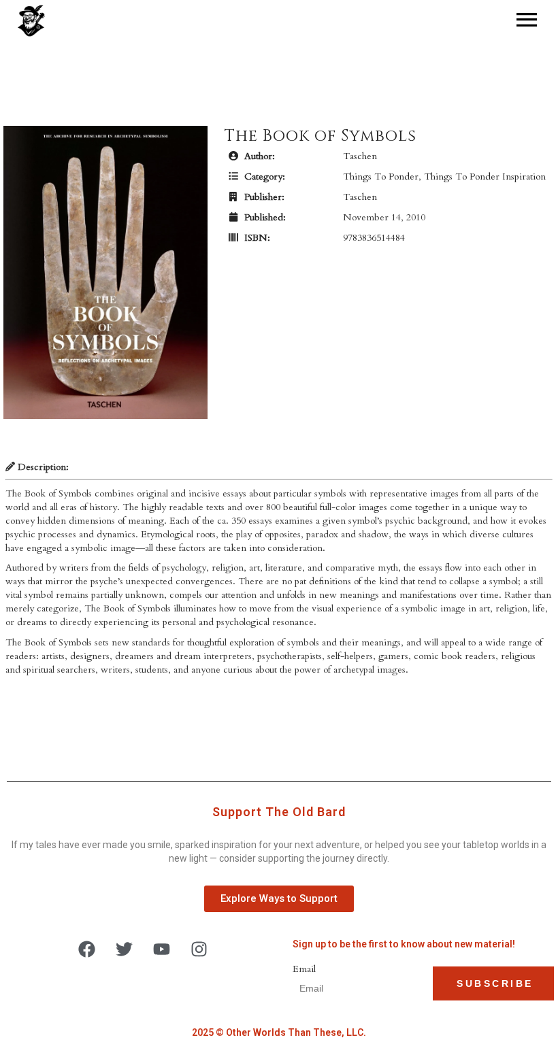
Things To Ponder (381, 176)
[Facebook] (87, 949)
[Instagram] (199, 949)
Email (304, 968)
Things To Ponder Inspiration (485, 176)
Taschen (360, 156)
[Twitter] (125, 949)
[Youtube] (162, 949)
